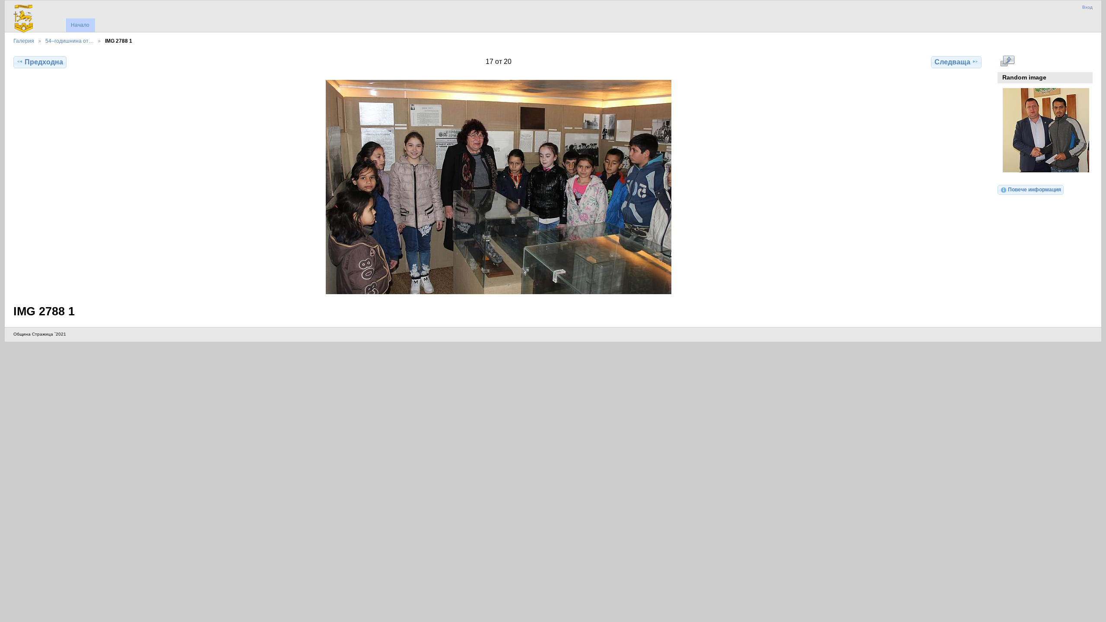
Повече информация (1034, 189)
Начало (80, 25)
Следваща (952, 62)
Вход (1087, 7)
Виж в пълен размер (1007, 61)
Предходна (44, 62)
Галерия (23, 41)
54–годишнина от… (69, 41)
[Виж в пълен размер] (498, 187)
